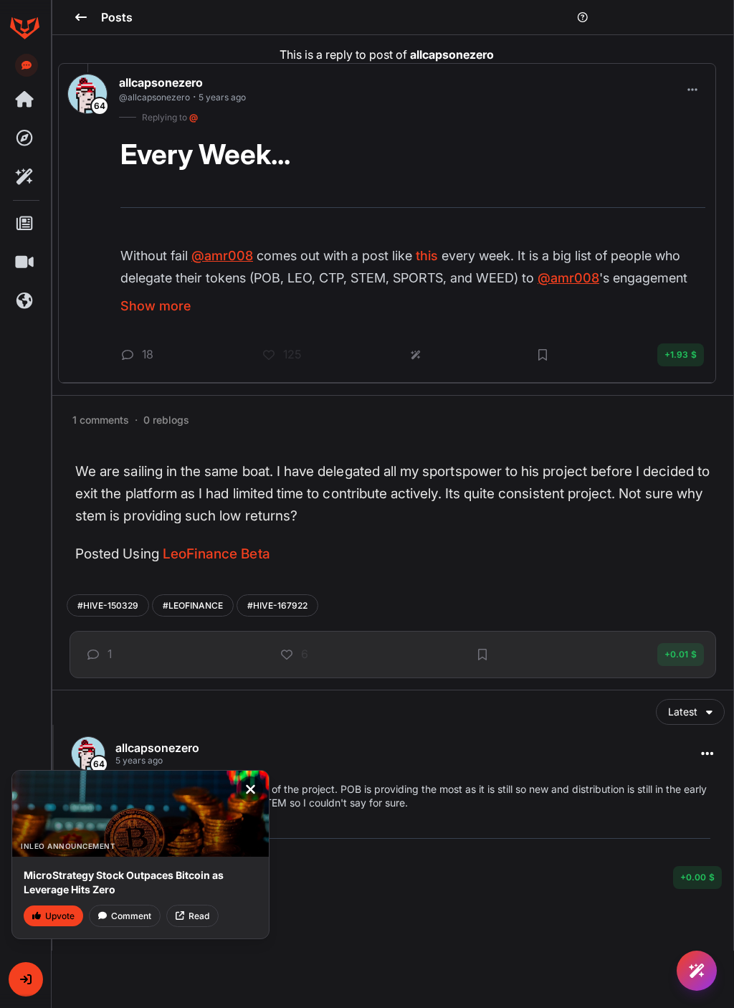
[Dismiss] (250, 789)
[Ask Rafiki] (697, 971)
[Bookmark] (482, 654)
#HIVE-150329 (107, 605)
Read (199, 915)
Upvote (60, 915)
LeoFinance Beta (216, 554)
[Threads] (24, 99)
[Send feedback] (26, 65)
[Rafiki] (24, 177)
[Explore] (24, 138)
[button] (26, 979)
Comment (131, 915)
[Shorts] (24, 262)
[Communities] (24, 301)
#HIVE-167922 (277, 605)
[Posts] (24, 223)
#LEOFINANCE (193, 605)
